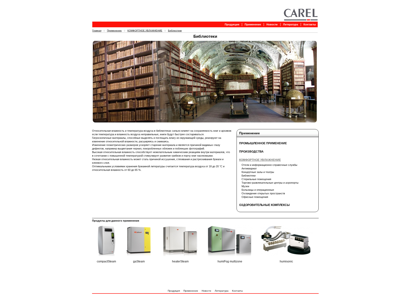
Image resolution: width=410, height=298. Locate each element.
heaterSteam (180, 261)
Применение (253, 24)
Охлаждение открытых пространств (263, 193)
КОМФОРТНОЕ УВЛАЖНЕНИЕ (144, 30)
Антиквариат (249, 168)
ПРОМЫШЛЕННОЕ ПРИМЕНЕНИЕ (263, 143)
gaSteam (139, 261)
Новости (272, 24)
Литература (290, 24)
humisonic (286, 261)
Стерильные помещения (256, 179)
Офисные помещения (255, 197)
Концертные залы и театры (258, 172)
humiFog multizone (230, 261)
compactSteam (106, 261)
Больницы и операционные (258, 189)
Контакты (309, 24)
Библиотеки (175, 30)
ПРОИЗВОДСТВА (251, 151)
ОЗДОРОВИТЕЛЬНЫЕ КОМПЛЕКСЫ (264, 205)
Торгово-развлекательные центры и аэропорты (270, 182)
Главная (96, 30)
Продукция (232, 24)
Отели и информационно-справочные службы (269, 164)
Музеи (245, 186)
